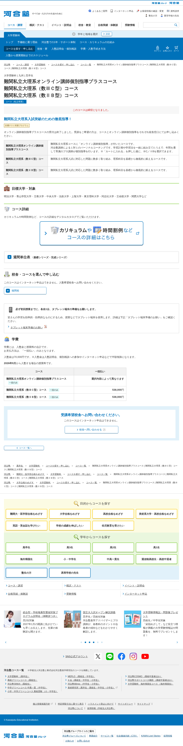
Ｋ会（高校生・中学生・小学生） (84, 680)
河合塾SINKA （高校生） (19, 684)
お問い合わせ (83, 741)
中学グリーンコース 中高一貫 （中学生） (27, 687)
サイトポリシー (125, 704)
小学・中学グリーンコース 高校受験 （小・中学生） (33, 691)
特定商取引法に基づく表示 (71, 704)
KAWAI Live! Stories (150, 736)
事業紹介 (93, 736)
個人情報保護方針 (41, 704)
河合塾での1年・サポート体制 (58, 42)
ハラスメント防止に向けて (101, 704)
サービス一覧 (107, 736)
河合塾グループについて (74, 736)
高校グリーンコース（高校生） (23, 680)
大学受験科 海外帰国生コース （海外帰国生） (150, 684)
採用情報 (168, 736)
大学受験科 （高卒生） (18, 676)
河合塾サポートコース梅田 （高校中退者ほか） (150, 680)
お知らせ (69, 741)
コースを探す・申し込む (19, 48)
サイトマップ (143, 704)
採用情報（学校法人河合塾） (101, 708)
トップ (9, 42)
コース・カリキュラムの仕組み (97, 42)
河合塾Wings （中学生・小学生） (84, 684)
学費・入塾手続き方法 (93, 48)
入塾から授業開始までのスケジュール (27, 55)
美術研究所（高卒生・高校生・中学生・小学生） (91, 687)
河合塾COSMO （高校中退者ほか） (145, 676)
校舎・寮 (42, 48)
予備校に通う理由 (27, 42)
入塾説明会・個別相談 (63, 48)
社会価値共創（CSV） (127, 736)
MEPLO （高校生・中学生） (81, 676)
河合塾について (75, 708)
